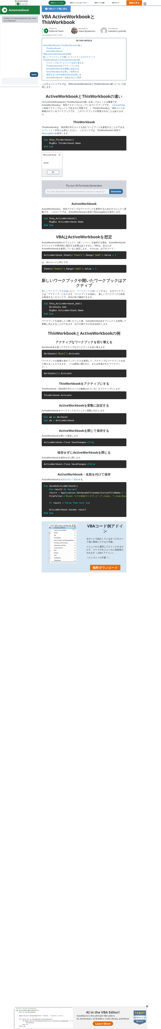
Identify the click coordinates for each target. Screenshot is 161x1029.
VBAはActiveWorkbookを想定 (57, 54)
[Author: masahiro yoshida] (104, 30)
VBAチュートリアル (57, 3)
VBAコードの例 (99, 3)
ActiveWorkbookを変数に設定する (62, 68)
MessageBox (48, 133)
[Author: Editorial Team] (45, 30)
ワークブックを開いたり (89, 290)
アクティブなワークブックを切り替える (65, 62)
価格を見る (134, 2)
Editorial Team (56, 31)
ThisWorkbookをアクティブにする (62, 65)
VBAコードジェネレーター (78, 3)
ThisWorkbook (53, 48)
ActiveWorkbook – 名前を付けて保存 (63, 77)
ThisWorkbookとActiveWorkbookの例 (61, 59)
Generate (116, 191)
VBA (44, 101)
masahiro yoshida (117, 31)
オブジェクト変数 (50, 130)
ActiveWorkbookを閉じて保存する (62, 71)
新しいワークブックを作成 (55, 290)
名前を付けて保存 (69, 479)
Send (34, 74)
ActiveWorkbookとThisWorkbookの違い (62, 45)
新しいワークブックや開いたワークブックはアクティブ (69, 56)
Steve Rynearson (87, 31)
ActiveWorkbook (54, 51)
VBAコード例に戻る (57, 8)
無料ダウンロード (105, 567)
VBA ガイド (115, 3)
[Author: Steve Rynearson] (74, 30)
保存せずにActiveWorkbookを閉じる (63, 74)
